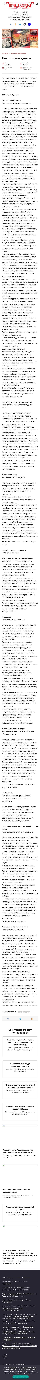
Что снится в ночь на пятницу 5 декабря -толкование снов (20, 1086)
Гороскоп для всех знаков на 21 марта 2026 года (20, 1107)
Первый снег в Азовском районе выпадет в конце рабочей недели (19, 1151)
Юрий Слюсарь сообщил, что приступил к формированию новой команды (20, 1042)
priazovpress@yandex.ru (20, 19)
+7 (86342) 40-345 (20, 12)
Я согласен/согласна (20, 1377)
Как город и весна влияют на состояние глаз (16, 1191)
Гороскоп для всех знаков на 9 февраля (20, 1208)
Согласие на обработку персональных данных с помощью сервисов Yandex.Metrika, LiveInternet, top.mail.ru (19, 1346)
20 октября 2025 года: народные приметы (20, 1065)
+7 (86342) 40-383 (20, 15)
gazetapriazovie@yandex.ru (20, 17)
